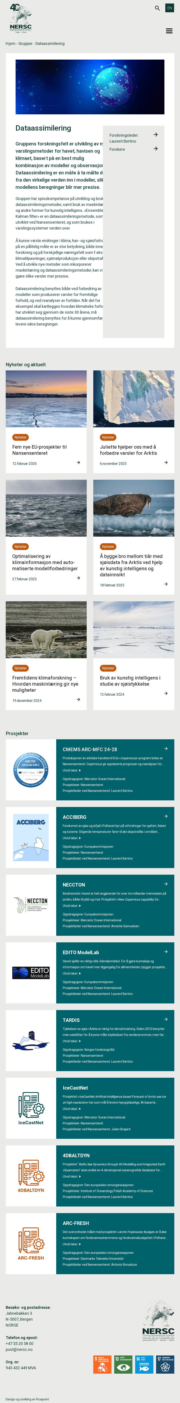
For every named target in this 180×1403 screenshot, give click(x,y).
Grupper (25, 43)
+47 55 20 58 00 (19, 1343)
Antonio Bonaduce (124, 1264)
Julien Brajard (120, 1129)
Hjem (10, 43)
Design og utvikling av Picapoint (27, 1399)
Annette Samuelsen (125, 926)
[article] (46, 421)
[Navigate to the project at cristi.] (166, 749)
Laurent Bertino (122, 791)
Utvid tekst (70, 770)
